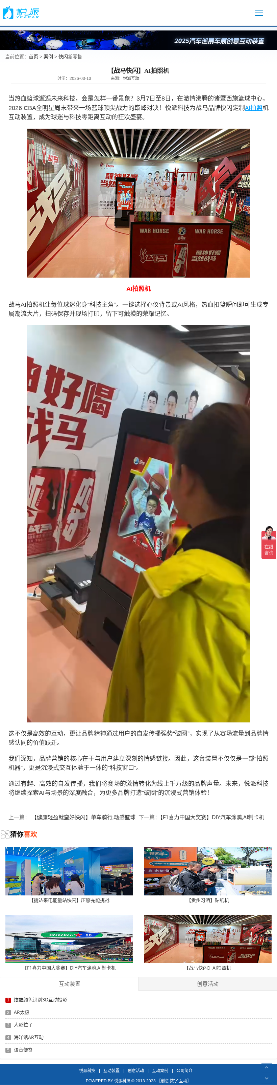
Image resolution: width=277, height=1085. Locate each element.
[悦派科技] (20, 12)
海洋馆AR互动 (29, 1037)
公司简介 (184, 1070)
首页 (33, 56)
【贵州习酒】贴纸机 (207, 900)
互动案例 (160, 1070)
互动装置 (111, 1070)
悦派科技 (87, 1070)
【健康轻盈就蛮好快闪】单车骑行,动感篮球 (82, 817)
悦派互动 (131, 78)
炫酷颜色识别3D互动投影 (40, 999)
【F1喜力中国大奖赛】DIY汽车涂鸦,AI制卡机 (212, 817)
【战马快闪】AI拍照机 (207, 967)
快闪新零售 (70, 56)
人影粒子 (23, 1024)
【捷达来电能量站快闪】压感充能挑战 (69, 900)
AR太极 (21, 1012)
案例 (48, 56)
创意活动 (136, 1070)
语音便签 (23, 1049)
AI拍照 (254, 108)
